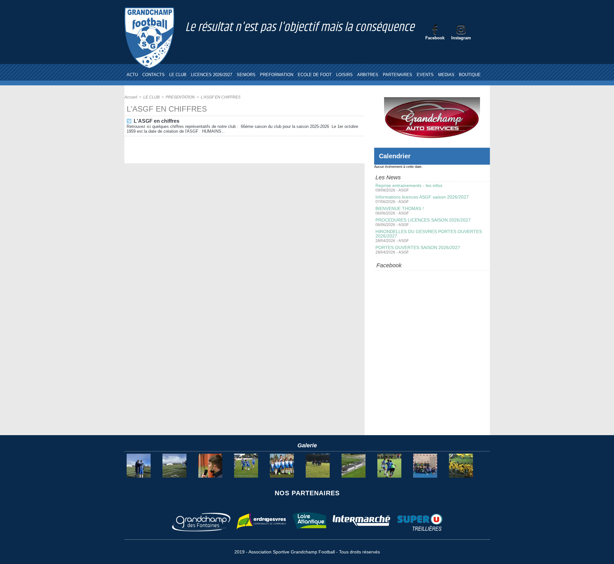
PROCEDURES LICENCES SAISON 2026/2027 (423, 220)
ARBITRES (367, 74)
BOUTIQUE (470, 74)
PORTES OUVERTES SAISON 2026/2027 (417, 247)
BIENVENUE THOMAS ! (399, 208)
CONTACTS (153, 74)
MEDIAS (446, 74)
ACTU (132, 74)
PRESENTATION (180, 97)
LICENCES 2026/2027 (211, 74)
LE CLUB (177, 74)
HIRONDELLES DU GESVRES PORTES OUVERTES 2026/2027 (428, 234)
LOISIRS (344, 74)
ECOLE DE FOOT (315, 74)
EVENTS (425, 74)
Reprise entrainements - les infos (408, 185)
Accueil (130, 97)
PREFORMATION (276, 74)
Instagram (461, 37)
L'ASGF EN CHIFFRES (220, 97)
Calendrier (395, 156)
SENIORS (246, 74)
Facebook (435, 37)
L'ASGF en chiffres (156, 121)
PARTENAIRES (397, 74)
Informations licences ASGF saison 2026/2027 (422, 197)
